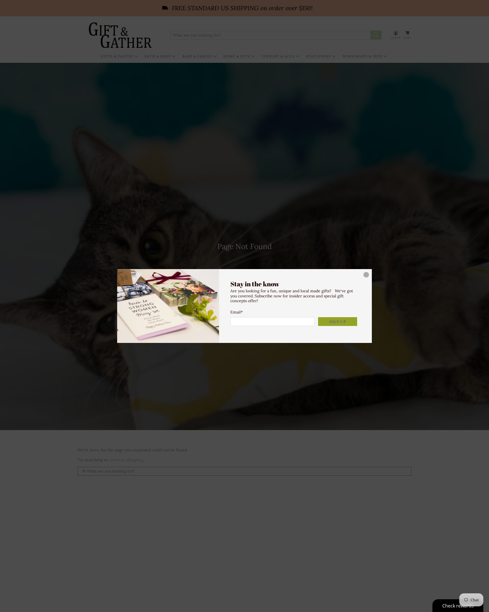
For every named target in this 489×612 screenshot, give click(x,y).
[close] (366, 275)
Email (236, 312)
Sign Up (337, 321)
